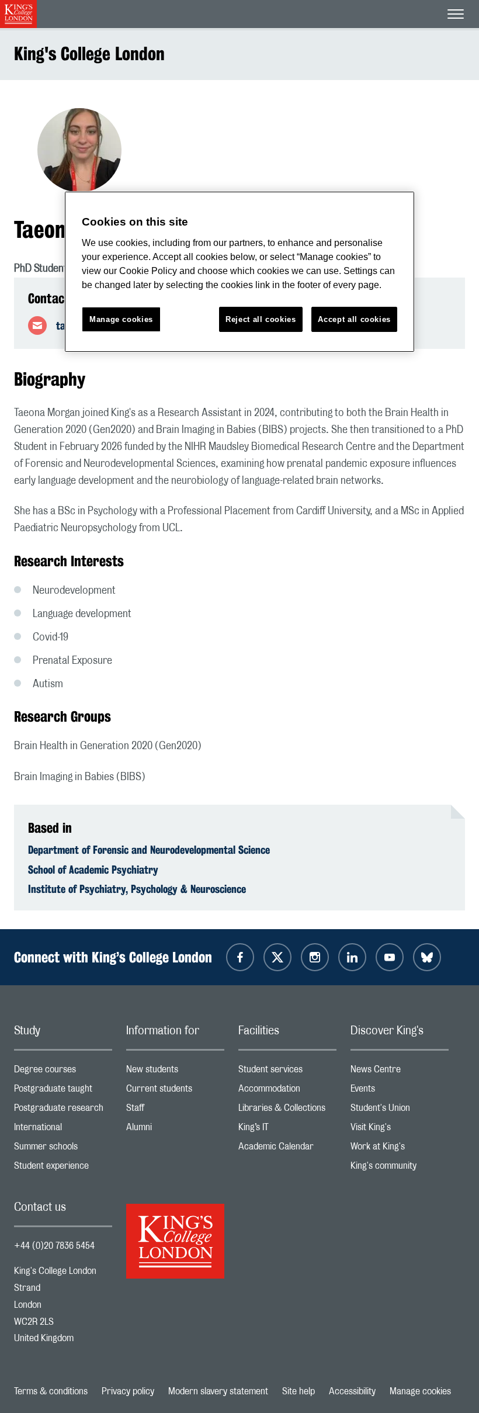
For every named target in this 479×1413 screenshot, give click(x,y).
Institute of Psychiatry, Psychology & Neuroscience (137, 888)
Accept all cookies (354, 319)
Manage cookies (420, 1391)
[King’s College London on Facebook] (240, 957)
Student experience (63, 1168)
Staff (175, 1110)
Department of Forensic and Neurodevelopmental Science (149, 849)
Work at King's (399, 1149)
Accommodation (287, 1091)
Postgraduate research (63, 1110)
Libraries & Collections (287, 1110)
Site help (298, 1391)
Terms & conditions (51, 1391)
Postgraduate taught (63, 1091)
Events (399, 1091)
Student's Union (399, 1110)
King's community (399, 1168)
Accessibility (352, 1391)
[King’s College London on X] (277, 957)
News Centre (399, 1072)
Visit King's (399, 1130)
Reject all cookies (260, 319)
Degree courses (63, 1072)
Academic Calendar (287, 1149)
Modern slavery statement (218, 1391)
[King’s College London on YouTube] (390, 957)
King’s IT (287, 1130)
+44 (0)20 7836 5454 (54, 1246)
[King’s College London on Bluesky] (427, 957)
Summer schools (63, 1149)
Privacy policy (128, 1391)
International (63, 1130)
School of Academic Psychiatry (93, 869)
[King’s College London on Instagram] (315, 957)
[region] (239, 272)
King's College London (89, 53)
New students (175, 1072)
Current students (175, 1091)
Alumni (175, 1130)
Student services (287, 1072)
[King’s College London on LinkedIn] (352, 957)
